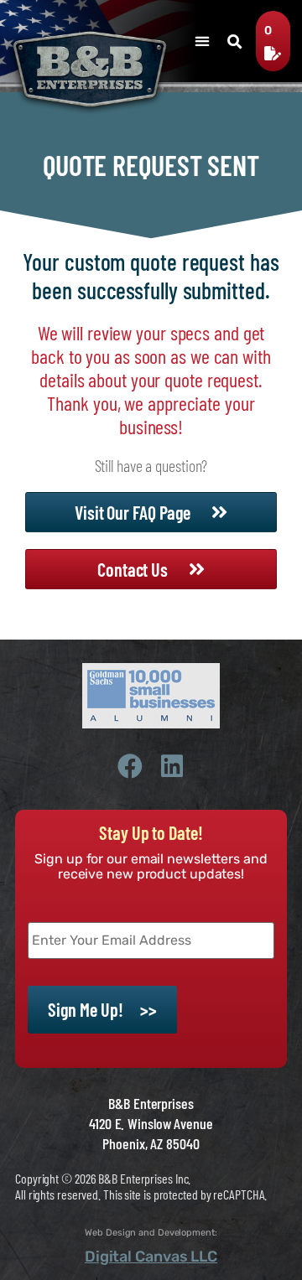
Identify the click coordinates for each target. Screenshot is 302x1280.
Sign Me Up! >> (102, 1009)
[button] (201, 40)
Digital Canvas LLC (151, 1256)
